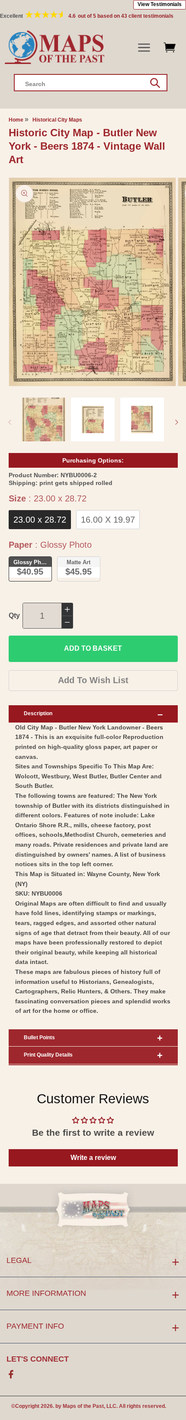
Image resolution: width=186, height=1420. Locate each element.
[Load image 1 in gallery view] (44, 419)
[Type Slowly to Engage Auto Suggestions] (155, 83)
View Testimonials (160, 4)
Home (16, 120)
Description (38, 713)
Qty (14, 615)
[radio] (40, 519)
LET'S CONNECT (37, 1359)
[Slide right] (176, 422)
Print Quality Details (48, 1055)
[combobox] (90, 82)
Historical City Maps (57, 120)
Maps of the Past (83, 1406)
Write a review (93, 1157)
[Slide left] (9, 422)
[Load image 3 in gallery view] (142, 419)
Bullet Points (39, 1037)
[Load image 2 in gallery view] (93, 419)
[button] (144, 47)
